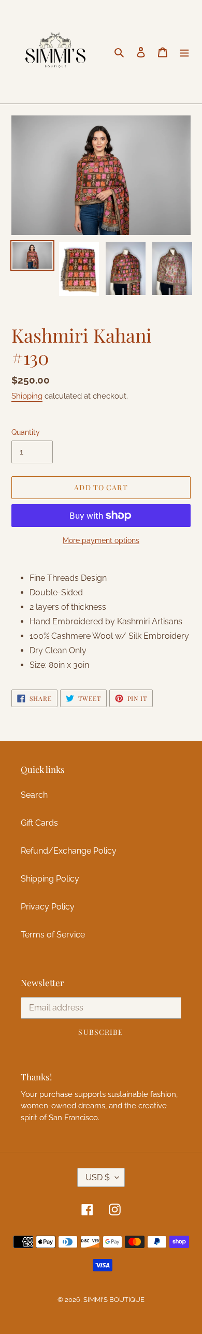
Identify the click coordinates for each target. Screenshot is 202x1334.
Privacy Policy (48, 907)
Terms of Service (53, 935)
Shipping (26, 396)
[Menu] (184, 51)
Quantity (25, 432)
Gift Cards (39, 823)
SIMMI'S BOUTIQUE (114, 1299)
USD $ (97, 1177)
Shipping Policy (50, 879)
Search (34, 795)
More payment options (101, 540)
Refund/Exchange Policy (69, 851)
